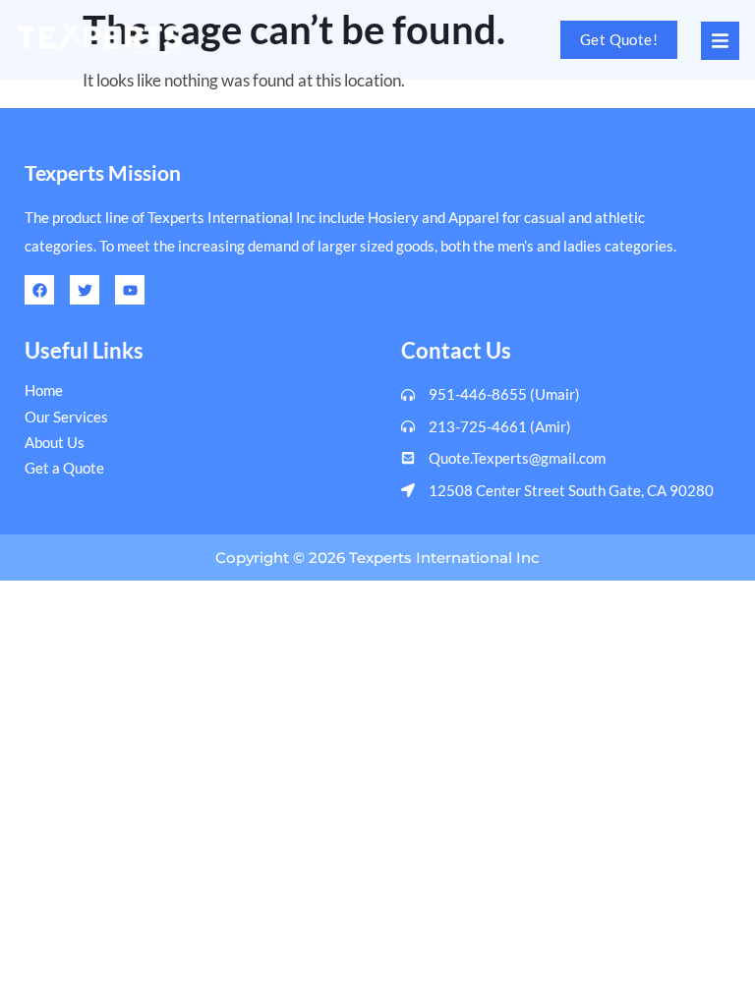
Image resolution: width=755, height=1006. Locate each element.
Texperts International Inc (444, 557)
